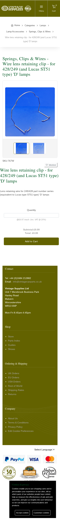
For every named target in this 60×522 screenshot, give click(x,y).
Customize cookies (41, 513)
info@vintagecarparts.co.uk (27, 281)
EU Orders (13, 377)
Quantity (31, 210)
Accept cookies (22, 513)
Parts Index (14, 340)
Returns (12, 394)
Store (11, 336)
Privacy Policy (15, 427)
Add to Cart (31, 241)
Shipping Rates (16, 390)
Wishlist (52, 165)
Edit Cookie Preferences (21, 431)
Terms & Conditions (18, 422)
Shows (11, 349)
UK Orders (13, 373)
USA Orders (14, 381)
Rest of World (15, 386)
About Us (13, 418)
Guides (12, 345)
